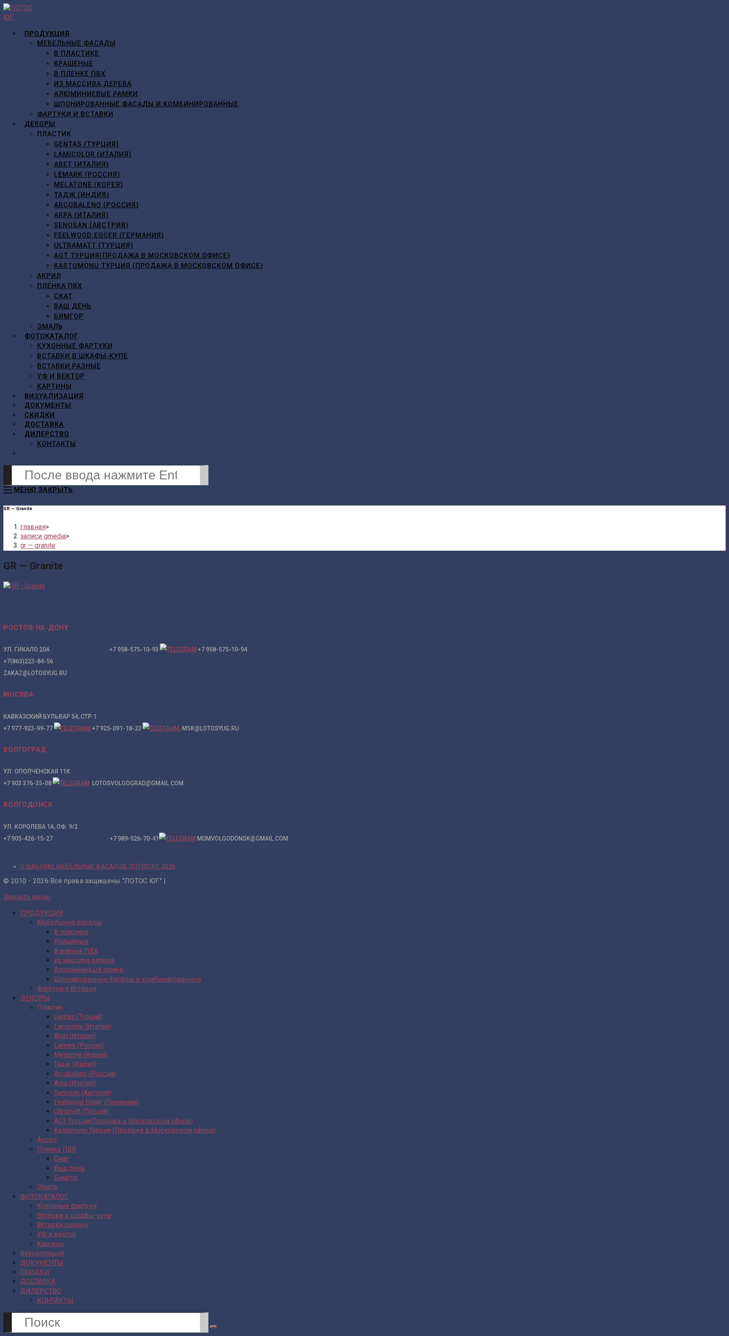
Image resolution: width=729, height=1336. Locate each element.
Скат (61, 1159)
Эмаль (47, 1187)
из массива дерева (84, 960)
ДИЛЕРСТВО (40, 1291)
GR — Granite (37, 545)
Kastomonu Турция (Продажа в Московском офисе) (135, 1130)
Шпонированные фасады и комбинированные (127, 979)
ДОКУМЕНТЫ (42, 1263)
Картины (51, 1244)
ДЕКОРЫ (35, 998)
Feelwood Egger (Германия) (96, 1102)
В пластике (71, 932)
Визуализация (42, 1253)
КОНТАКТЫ (55, 1300)
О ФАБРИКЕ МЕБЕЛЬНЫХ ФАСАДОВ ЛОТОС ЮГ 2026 (98, 866)
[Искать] (213, 1326)
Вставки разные (62, 1225)
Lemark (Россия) (79, 1045)
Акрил (47, 1140)
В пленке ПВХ (76, 951)
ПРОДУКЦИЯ (41, 913)
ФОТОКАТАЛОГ (44, 1197)
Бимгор (66, 1178)
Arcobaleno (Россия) (85, 1074)
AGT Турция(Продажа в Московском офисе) (123, 1121)
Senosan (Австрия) (82, 1093)
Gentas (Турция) (78, 1017)
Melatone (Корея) (80, 1055)
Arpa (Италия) (75, 1083)
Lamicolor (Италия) (82, 1026)
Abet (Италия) (75, 1036)
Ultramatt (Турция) (81, 1111)
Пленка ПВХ (56, 1149)
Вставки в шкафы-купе (74, 1216)
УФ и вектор (56, 1234)
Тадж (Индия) (75, 1064)
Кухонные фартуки (67, 1206)
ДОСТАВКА (37, 1281)
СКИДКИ (34, 1272)
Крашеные (71, 941)
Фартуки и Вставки (66, 988)
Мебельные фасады (69, 922)
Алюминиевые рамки (88, 969)
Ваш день (69, 1168)
